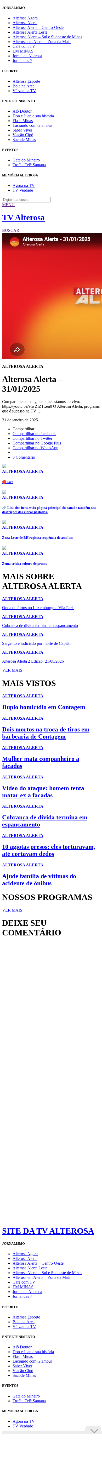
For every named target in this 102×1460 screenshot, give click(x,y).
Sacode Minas (24, 139)
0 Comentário (24, 457)
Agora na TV (24, 185)
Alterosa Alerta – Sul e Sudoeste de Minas (47, 37)
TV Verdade (23, 190)
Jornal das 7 (22, 60)
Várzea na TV (24, 90)
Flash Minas (23, 120)
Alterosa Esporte (26, 81)
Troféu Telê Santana (29, 165)
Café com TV (24, 46)
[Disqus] (51, 1013)
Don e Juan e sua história (33, 116)
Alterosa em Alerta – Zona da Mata (42, 41)
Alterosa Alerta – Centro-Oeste (38, 27)
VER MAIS (12, 670)
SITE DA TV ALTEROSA (48, 1231)
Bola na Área (24, 86)
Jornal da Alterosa (27, 56)
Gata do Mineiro (26, 160)
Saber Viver (22, 130)
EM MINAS (23, 51)
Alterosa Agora (25, 18)
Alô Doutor (22, 111)
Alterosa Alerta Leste (30, 32)
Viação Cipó (23, 135)
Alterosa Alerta (25, 22)
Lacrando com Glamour (32, 125)
